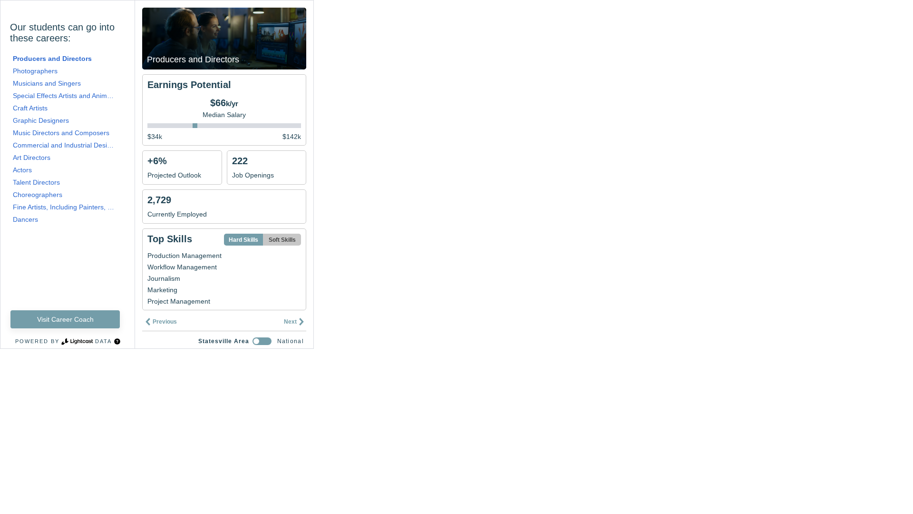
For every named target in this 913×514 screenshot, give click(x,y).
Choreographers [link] (37, 194)
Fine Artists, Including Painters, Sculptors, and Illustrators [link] (64, 207)
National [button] (290, 341)
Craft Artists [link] (30, 108)
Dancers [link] (25, 219)
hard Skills (243, 240)
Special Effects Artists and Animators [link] (64, 95)
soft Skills (282, 240)
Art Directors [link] (31, 157)
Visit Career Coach (65, 319)
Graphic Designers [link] (41, 120)
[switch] (262, 341)
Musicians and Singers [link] (47, 83)
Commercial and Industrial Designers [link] (64, 145)
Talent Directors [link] (36, 182)
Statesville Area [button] (223, 341)
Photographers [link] (35, 71)
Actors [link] (22, 170)
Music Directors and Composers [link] (61, 133)
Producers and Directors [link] (52, 58)
